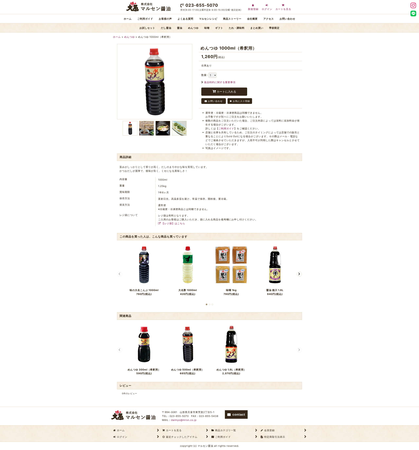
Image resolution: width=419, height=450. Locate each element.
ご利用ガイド (145, 19)
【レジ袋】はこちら (173, 223)
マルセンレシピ (208, 19)
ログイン (267, 9)
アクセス (268, 19)
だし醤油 (166, 28)
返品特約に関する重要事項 (220, 82)
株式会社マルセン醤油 (148, 6)
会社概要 (252, 19)
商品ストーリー (232, 19)
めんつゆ (193, 28)
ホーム (128, 19)
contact (238, 414)
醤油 (179, 28)
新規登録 (253, 9)
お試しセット (147, 28)
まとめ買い (256, 28)
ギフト (219, 28)
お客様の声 (165, 19)
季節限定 (274, 28)
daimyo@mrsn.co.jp (184, 420)
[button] (130, 128)
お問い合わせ (287, 19)
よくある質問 (185, 19)
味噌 (207, 28)
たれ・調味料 (237, 28)
